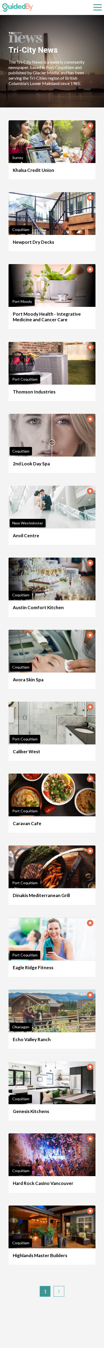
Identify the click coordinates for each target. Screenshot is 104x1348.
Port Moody (22, 301)
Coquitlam (20, 229)
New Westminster (27, 523)
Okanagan (20, 1027)
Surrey (17, 157)
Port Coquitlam (25, 379)
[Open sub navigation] (97, 7)
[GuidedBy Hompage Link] (17, 7)
